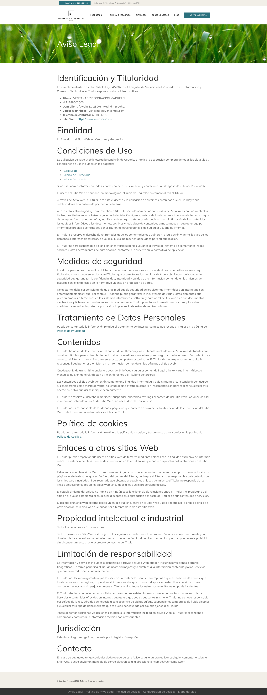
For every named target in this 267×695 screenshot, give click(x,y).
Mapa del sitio (187, 691)
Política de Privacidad (76, 175)
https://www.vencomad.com (95, 119)
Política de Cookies (74, 179)
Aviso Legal (70, 170)
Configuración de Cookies (159, 691)
